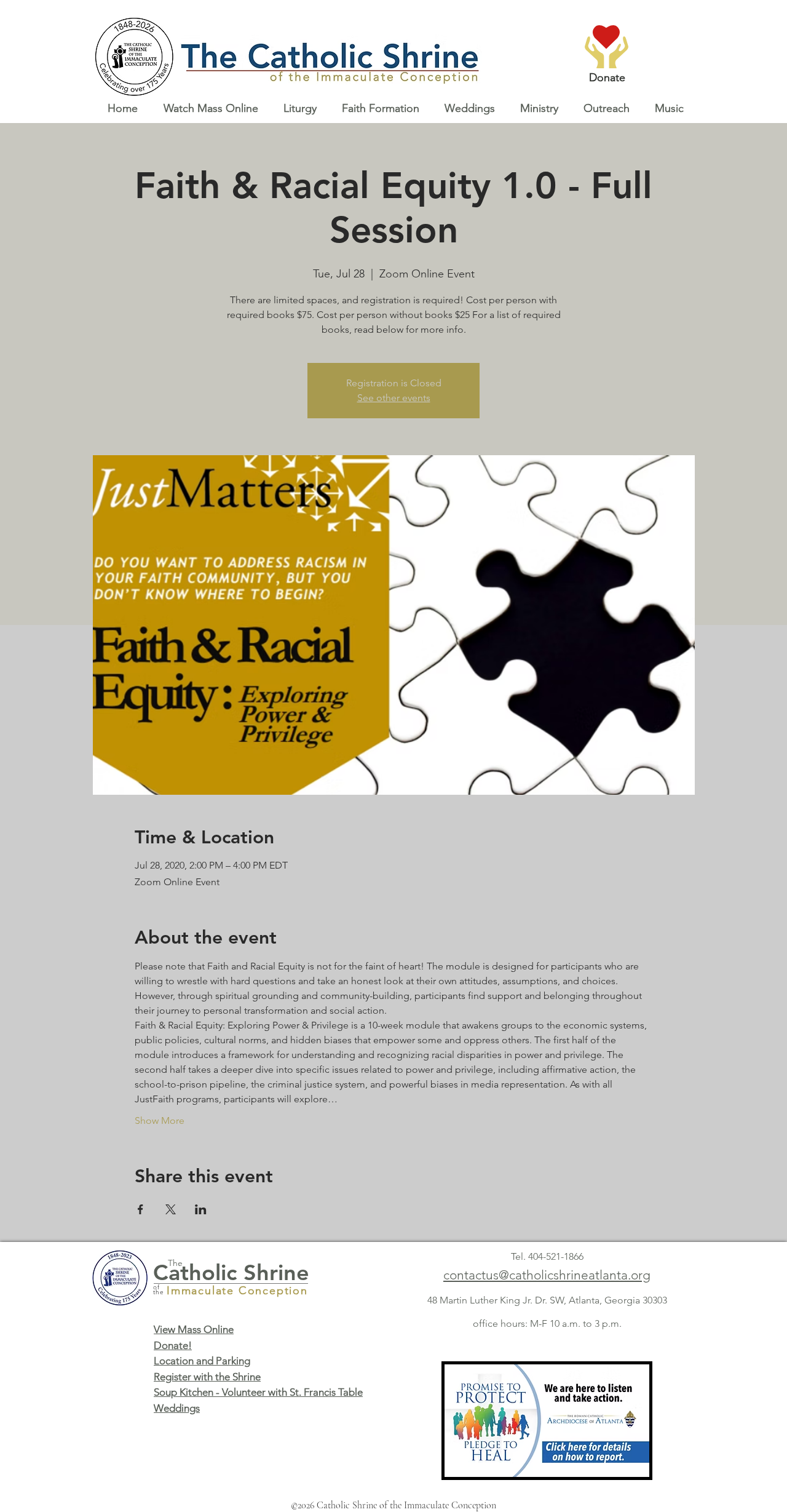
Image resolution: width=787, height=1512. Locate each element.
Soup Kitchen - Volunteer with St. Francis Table (258, 1392)
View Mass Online (194, 1329)
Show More (159, 1120)
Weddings (177, 1408)
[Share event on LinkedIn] (201, 1209)
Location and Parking (202, 1361)
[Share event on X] (170, 1209)
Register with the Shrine (207, 1377)
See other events (393, 398)
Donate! (173, 1345)
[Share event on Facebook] (140, 1209)
